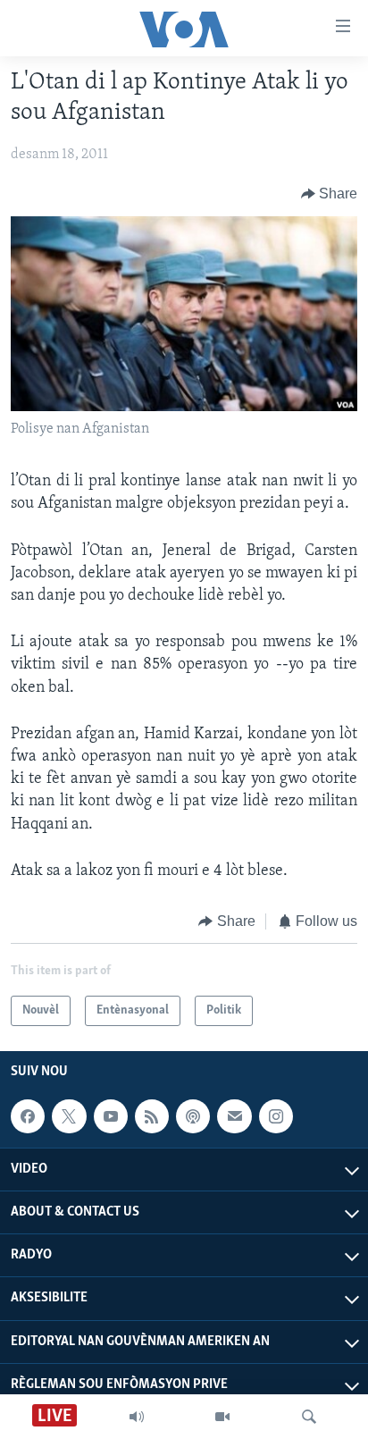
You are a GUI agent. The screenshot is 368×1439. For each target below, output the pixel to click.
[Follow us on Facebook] (28, 1116)
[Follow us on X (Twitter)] (69, 1116)
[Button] (329, 194)
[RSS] (152, 1116)
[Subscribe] (234, 1116)
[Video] (222, 1416)
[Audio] (136, 1416)
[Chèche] (309, 1416)
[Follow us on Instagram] (276, 1116)
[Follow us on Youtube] (111, 1116)
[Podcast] (193, 1116)
